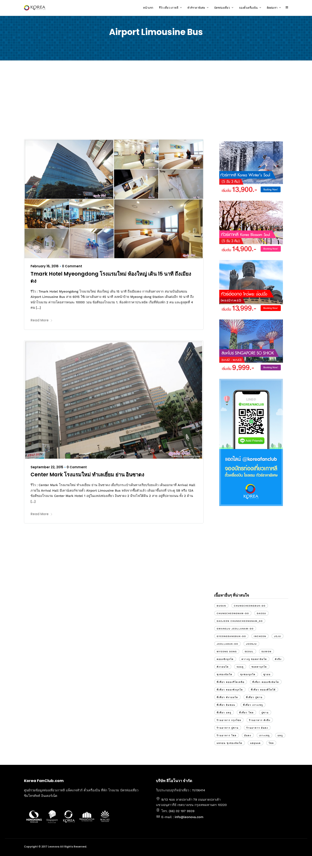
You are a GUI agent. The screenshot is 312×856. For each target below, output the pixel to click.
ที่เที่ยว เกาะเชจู (253, 705)
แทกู (280, 735)
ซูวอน (267, 674)
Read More (40, 320)
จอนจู (240, 667)
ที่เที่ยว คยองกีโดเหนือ (231, 682)
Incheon (260, 636)
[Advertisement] (156, 101)
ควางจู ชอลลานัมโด (254, 659)
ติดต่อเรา (272, 8)
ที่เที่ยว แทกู (224, 712)
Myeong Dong (227, 651)
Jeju (277, 636)
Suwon (266, 651)
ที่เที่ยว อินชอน (226, 705)
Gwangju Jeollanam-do (235, 628)
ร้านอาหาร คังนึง (259, 720)
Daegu (261, 613)
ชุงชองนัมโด (224, 674)
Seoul (249, 651)
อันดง (247, 735)
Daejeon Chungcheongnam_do (240, 621)
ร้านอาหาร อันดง (257, 728)
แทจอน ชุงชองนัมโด (229, 743)
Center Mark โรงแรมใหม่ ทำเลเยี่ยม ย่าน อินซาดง (87, 474)
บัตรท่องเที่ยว (222, 8)
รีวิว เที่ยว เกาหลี (168, 8)
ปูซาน (265, 712)
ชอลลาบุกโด (259, 667)
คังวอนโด (223, 667)
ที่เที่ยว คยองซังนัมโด (265, 682)
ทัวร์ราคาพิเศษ (196, 8)
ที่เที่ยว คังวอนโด (227, 697)
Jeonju (251, 644)
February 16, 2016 (45, 266)
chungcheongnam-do (233, 613)
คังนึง (278, 659)
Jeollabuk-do (227, 644)
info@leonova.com (189, 817)
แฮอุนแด (255, 743)
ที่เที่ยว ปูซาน (254, 697)
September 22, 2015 (47, 467)
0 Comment (72, 266)
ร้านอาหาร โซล (226, 735)
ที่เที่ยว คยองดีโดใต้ (263, 690)
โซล (271, 743)
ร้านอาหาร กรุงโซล (229, 720)
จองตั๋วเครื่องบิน (248, 8)
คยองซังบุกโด (225, 659)
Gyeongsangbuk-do (231, 636)
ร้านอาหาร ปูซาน (228, 728)
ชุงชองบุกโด (248, 674)
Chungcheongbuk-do (250, 606)
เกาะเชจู (264, 735)
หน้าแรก (148, 8)
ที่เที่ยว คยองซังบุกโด (230, 690)
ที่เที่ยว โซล (246, 712)
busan (221, 606)
